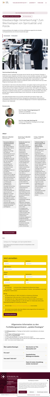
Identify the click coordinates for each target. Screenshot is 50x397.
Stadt (26, 280)
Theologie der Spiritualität (19, 2)
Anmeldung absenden (10, 314)
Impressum (38, 394)
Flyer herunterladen (9, 232)
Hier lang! (13, 391)
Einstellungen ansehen (42, 392)
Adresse (6, 272)
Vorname (6, 261)
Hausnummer (28, 274)
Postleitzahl (6, 280)
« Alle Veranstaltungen (26, 16)
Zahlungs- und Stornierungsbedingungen (21, 305)
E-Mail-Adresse (7, 266)
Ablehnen (32, 392)
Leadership (32, 2)
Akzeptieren (22, 392)
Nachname (27, 261)
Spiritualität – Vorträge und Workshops (12, 16)
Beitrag (5, 293)
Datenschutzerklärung (31, 394)
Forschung (40, 2)
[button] (47, 380)
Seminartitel (6, 285)
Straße (5, 274)
